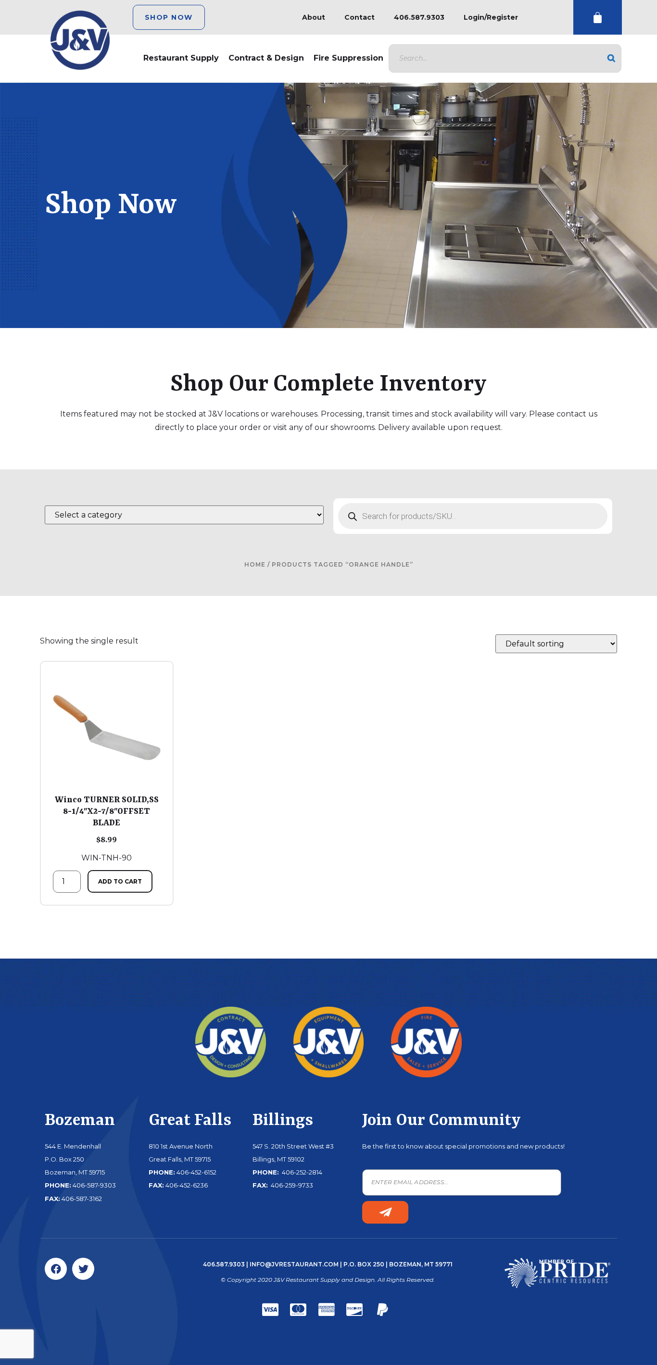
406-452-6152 (196, 1172)
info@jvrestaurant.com (294, 1264)
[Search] (611, 58)
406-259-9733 (291, 1185)
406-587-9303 (94, 1185)
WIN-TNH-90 (107, 828)
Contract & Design (266, 58)
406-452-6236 (186, 1185)
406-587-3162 (82, 1198)
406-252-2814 (301, 1172)
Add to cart (120, 881)
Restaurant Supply (181, 58)
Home (254, 564)
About (313, 17)
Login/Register (491, 17)
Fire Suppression (348, 58)
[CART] (597, 17)
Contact (359, 17)
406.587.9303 (419, 17)
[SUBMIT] (385, 1212)
